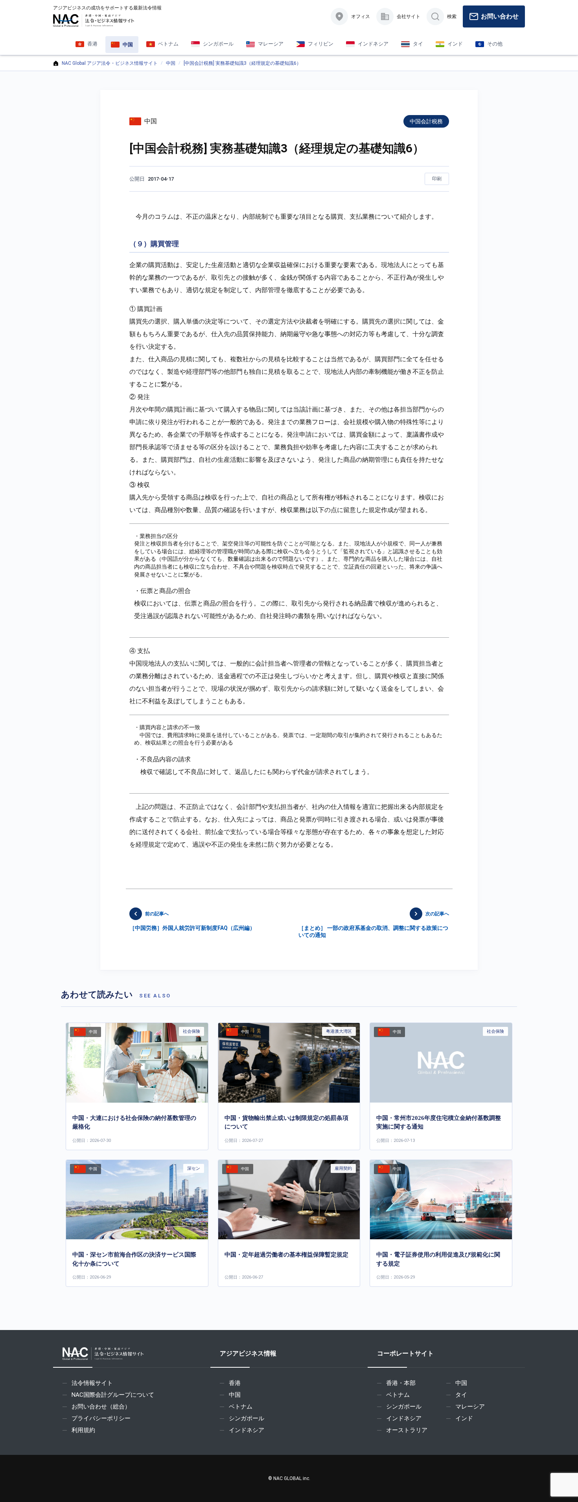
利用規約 (83, 1430)
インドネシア (246, 1430)
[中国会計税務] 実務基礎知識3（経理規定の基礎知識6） (242, 63)
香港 (235, 1383)
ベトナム (240, 1406)
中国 (170, 63)
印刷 (437, 178)
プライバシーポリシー (101, 1418)
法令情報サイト (92, 1383)
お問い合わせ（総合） (101, 1406)
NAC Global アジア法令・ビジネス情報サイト (110, 63)
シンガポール (246, 1418)
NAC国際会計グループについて (113, 1394)
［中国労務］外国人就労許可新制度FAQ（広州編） (192, 921)
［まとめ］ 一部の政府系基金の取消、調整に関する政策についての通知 (373, 924)
